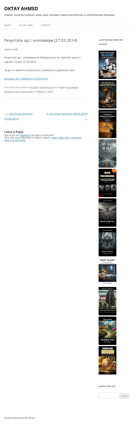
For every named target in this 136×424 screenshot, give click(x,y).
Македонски (46, 87)
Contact (45, 25)
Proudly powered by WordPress (19, 417)
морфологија (11, 91)
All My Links (26, 25)
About (8, 25)
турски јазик (26, 91)
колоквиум (72, 87)
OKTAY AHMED (21, 8)
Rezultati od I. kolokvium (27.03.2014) (26, 78)
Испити (34, 87)
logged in (25, 135)
